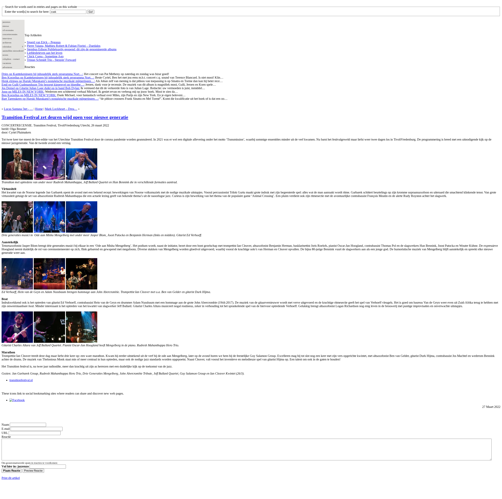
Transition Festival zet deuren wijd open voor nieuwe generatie (65, 117)
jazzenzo (6, 22)
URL (5, 433)
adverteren (7, 67)
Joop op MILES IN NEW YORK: (23, 91)
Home (39, 109)
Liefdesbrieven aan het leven (44, 52)
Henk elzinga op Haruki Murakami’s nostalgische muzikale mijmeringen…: (48, 81)
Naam (5, 424)
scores (5, 55)
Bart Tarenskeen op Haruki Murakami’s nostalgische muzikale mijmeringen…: (50, 98)
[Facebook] (17, 400)
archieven (7, 42)
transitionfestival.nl (21, 380)
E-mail (6, 428)
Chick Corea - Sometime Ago (45, 56)
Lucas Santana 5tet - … (18, 109)
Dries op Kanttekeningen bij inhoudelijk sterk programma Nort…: (42, 74)
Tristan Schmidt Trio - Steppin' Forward (51, 60)
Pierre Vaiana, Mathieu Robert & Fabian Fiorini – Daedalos (63, 45)
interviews (7, 38)
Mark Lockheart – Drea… (61, 109)
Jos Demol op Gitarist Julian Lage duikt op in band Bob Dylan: (41, 88)
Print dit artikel (11, 478)
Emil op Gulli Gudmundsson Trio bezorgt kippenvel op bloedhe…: (43, 84)
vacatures (7, 63)
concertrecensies (10, 34)
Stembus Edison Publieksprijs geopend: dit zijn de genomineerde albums (71, 49)
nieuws (6, 26)
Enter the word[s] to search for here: (27, 11)
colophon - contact (11, 59)
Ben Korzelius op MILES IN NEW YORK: (29, 95)
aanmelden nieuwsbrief (13, 51)
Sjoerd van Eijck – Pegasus (44, 42)
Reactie (6, 436)
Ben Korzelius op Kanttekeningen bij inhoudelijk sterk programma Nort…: (48, 77)
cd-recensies (8, 30)
